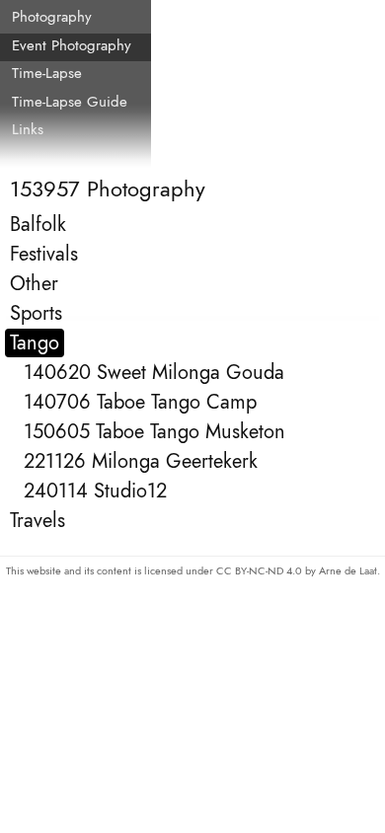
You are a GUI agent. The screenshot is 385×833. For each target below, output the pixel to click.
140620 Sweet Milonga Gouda (154, 372)
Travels (37, 520)
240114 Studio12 (95, 491)
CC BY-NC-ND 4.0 (260, 570)
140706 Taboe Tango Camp (140, 402)
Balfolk (38, 224)
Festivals (44, 254)
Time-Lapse (47, 73)
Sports (36, 313)
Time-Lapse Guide (69, 102)
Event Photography (71, 45)
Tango (34, 343)
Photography (52, 17)
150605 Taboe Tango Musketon (154, 431)
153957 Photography (107, 188)
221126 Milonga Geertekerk (141, 461)
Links (27, 129)
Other (34, 283)
